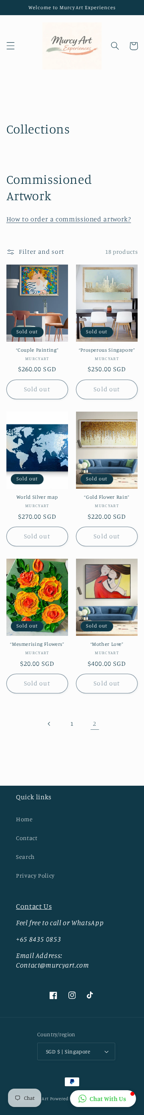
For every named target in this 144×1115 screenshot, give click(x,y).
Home (24, 819)
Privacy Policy (35, 875)
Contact (26, 837)
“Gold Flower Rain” (106, 497)
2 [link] (94, 723)
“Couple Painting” (37, 350)
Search (25, 856)
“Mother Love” (107, 644)
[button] (10, 46)
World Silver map (37, 497)
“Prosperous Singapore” (107, 350)
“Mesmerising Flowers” (37, 644)
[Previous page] (49, 724)
